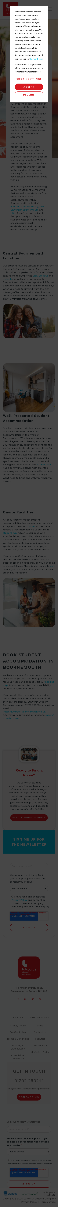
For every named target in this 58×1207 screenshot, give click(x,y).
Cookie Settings (29, 79)
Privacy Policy (36, 59)
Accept (29, 87)
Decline (29, 94)
